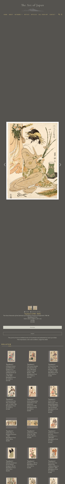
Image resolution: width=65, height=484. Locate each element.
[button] (19, 14)
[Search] (59, 14)
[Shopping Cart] (61, 14)
